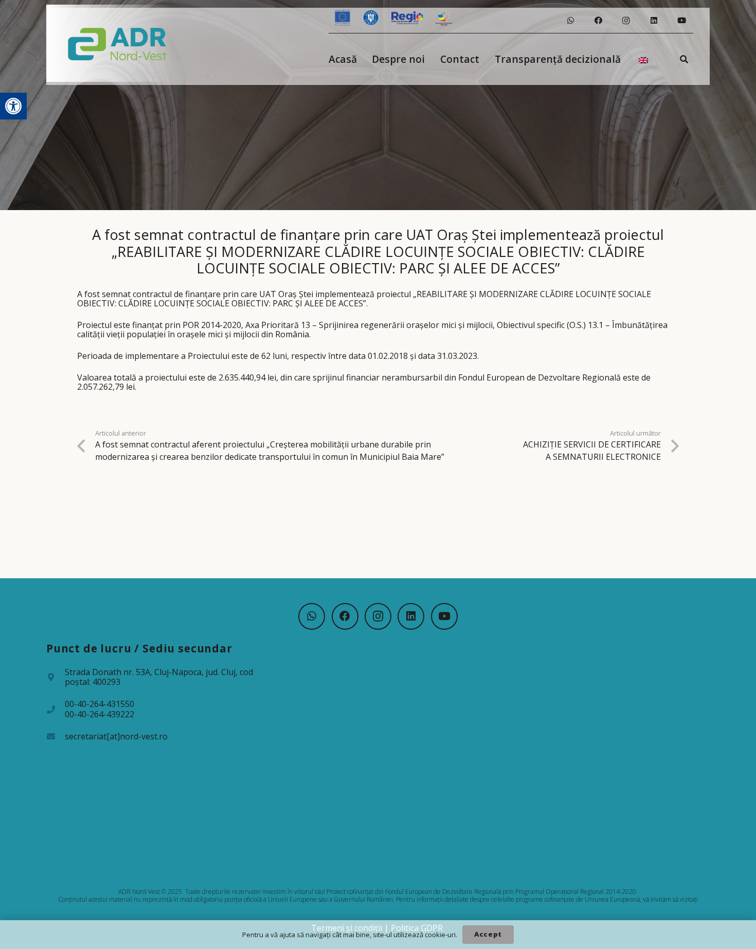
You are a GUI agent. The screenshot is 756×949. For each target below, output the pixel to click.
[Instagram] (626, 20)
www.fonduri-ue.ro (377, 907)
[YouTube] (681, 20)
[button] (13, 106)
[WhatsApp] (570, 20)
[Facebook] (598, 20)
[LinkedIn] (653, 20)
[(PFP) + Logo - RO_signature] (117, 43)
